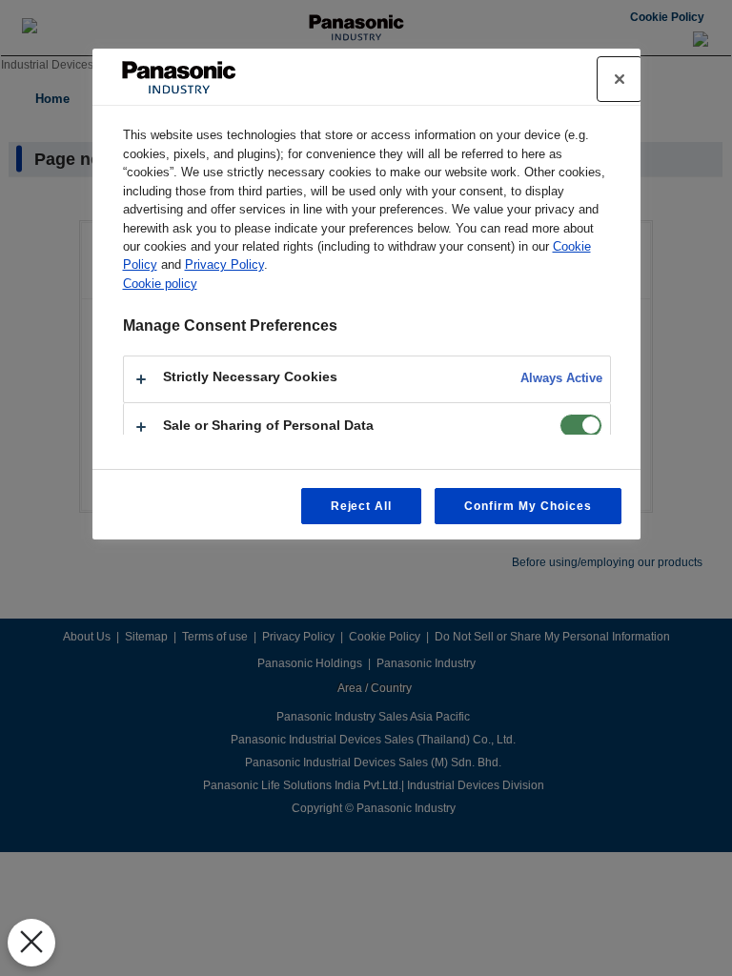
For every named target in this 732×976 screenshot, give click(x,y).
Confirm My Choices (527, 506)
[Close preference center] (619, 79)
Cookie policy (160, 283)
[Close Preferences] (31, 942)
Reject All (362, 506)
